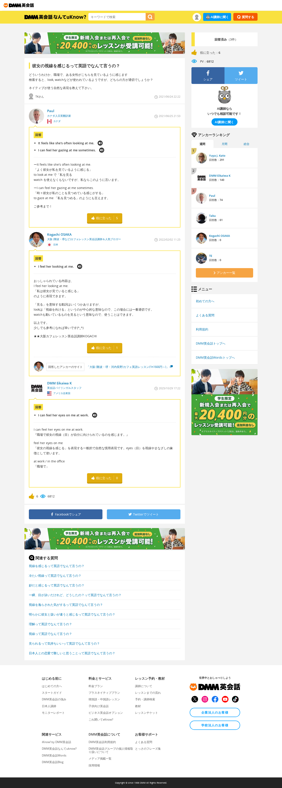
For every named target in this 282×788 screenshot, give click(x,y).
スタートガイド (52, 693)
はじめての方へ (52, 686)
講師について (143, 686)
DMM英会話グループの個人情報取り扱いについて (111, 750)
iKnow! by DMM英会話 (56, 742)
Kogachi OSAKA (219, 236)
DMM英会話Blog (52, 762)
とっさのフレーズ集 (148, 749)
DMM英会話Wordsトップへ (215, 357)
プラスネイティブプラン (104, 693)
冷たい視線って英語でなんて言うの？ (55, 575)
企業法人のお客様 (214, 712)
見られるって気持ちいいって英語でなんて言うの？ (64, 643)
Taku (212, 216)
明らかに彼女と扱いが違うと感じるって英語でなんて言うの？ (72, 614)
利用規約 (202, 329)
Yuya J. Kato (217, 156)
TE (210, 256)
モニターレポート (53, 713)
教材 (138, 706)
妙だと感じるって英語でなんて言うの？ (56, 585)
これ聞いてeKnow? (101, 719)
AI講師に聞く (220, 17)
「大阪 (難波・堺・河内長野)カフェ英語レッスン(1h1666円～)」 (128, 367)
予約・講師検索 (145, 699)
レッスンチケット (146, 713)
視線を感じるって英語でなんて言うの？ (56, 566)
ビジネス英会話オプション (106, 713)
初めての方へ (205, 301)
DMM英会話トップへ (210, 343)
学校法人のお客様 (214, 725)
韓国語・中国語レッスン (104, 699)
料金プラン (96, 686)
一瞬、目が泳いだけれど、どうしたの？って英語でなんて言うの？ (75, 595)
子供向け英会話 (99, 706)
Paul (212, 196)
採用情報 (94, 765)
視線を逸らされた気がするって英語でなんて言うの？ (66, 605)
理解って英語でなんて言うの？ (50, 624)
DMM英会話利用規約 (102, 742)
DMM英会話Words (54, 755)
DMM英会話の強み (54, 699)
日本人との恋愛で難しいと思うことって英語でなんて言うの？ (72, 653)
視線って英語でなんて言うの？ (50, 634)
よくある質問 (205, 315)
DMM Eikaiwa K (219, 176)
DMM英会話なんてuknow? (59, 749)
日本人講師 (49, 706)
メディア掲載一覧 (100, 758)
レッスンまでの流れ (148, 693)
